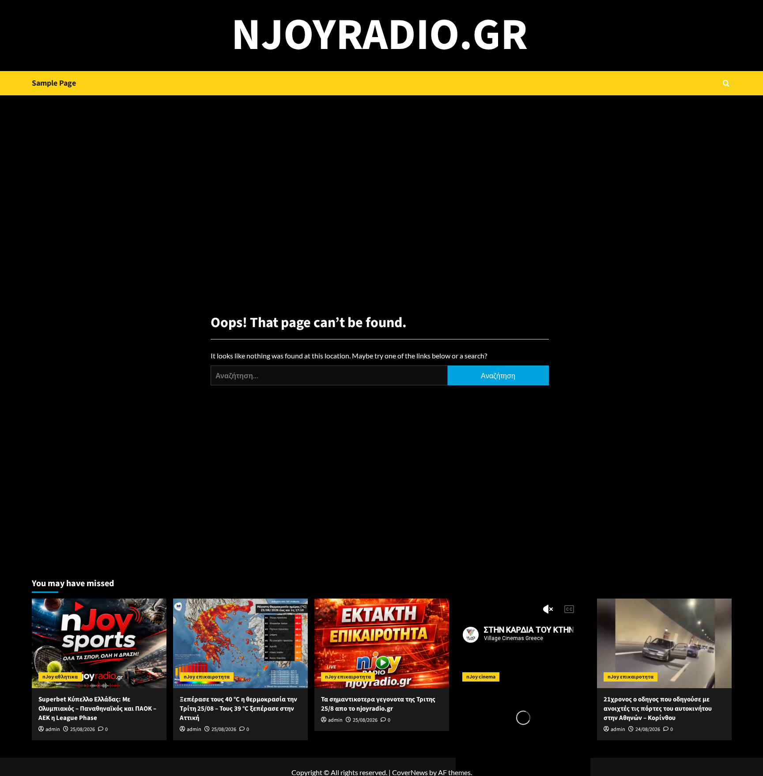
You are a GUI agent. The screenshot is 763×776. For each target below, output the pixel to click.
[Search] (726, 83)
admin (52, 729)
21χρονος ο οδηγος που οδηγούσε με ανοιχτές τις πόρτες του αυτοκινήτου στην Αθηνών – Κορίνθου (658, 709)
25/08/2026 (82, 729)
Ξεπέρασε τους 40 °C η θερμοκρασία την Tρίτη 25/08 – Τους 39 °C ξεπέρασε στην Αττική (238, 709)
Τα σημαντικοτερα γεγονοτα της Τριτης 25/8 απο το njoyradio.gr (378, 704)
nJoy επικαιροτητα (207, 677)
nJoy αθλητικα (60, 677)
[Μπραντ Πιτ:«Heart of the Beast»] (523, 643)
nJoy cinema (480, 677)
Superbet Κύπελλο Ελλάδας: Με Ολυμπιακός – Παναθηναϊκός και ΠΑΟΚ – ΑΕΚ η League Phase (97, 709)
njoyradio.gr (379, 35)
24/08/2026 (647, 729)
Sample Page (54, 83)
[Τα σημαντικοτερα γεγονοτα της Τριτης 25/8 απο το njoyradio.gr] (381, 643)
